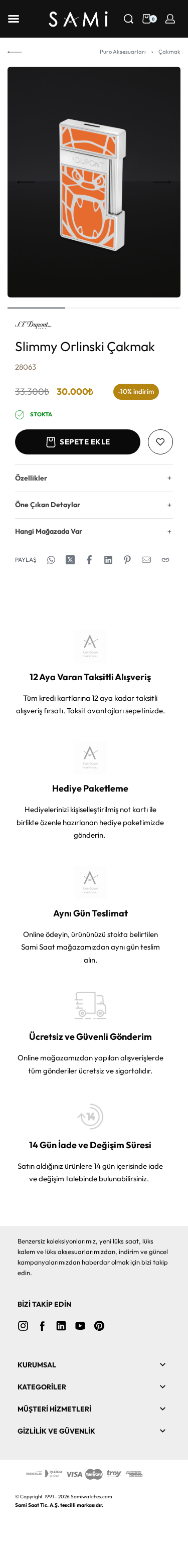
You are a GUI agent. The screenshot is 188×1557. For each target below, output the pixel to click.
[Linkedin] (61, 1325)
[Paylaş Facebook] (89, 559)
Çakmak (169, 51)
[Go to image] (36, 307)
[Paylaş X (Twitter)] (70, 559)
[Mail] (146, 559)
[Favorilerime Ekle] (160, 441)
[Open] (14, 19)
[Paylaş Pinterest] (127, 559)
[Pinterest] (99, 1325)
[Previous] (26, 182)
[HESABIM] (170, 19)
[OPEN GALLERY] (94, 182)
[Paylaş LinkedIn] (108, 559)
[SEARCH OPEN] (128, 19)
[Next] (161, 182)
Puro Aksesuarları (123, 51)
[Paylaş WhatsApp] (51, 559)
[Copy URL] (165, 559)
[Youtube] (80, 1325)
